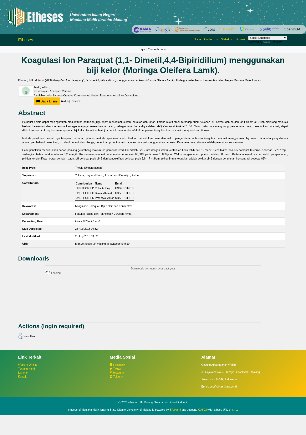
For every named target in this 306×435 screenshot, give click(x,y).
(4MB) (54, 101)
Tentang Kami (26, 368)
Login (141, 49)
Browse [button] (240, 39)
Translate (276, 42)
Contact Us (211, 39)
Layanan (23, 372)
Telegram (118, 376)
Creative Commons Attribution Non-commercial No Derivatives (100, 95)
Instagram (118, 372)
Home (197, 39)
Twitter (116, 368)
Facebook (118, 364)
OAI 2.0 (203, 409)
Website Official (27, 364)
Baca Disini (49, 101)
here (234, 410)
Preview (75, 101)
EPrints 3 (175, 409)
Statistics (227, 39)
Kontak (22, 376)
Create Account (157, 49)
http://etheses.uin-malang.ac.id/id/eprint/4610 (102, 243)
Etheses (25, 39)
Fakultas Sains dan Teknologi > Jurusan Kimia (103, 213)
